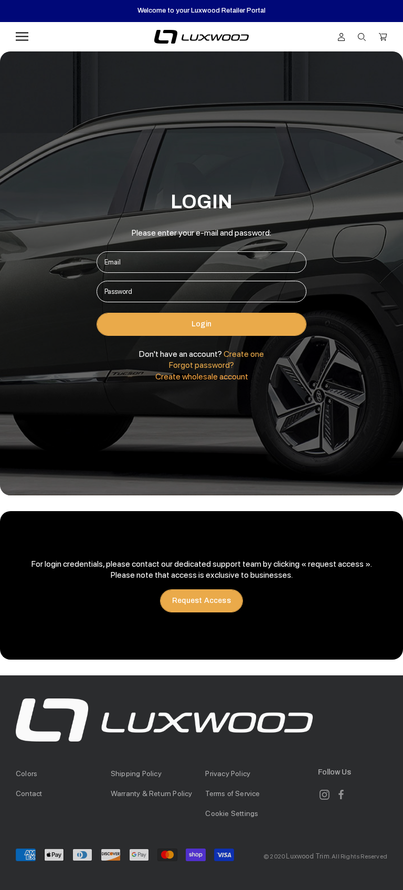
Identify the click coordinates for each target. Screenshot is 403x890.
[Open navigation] (22, 36)
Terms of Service (232, 793)
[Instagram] (324, 794)
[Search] (362, 36)
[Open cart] (383, 36)
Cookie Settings (231, 813)
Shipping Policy (136, 773)
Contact (29, 793)
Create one (244, 354)
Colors (26, 773)
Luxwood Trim (307, 856)
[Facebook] (341, 794)
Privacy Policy (227, 773)
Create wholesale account (201, 377)
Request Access (201, 601)
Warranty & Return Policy (152, 793)
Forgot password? (201, 365)
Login (201, 324)
